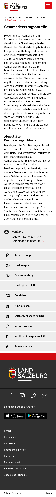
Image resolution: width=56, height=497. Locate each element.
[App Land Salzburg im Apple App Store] (14, 415)
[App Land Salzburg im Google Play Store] (36, 415)
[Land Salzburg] (15, 6)
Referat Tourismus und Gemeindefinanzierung (26, 239)
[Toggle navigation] (48, 5)
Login (49, 493)
